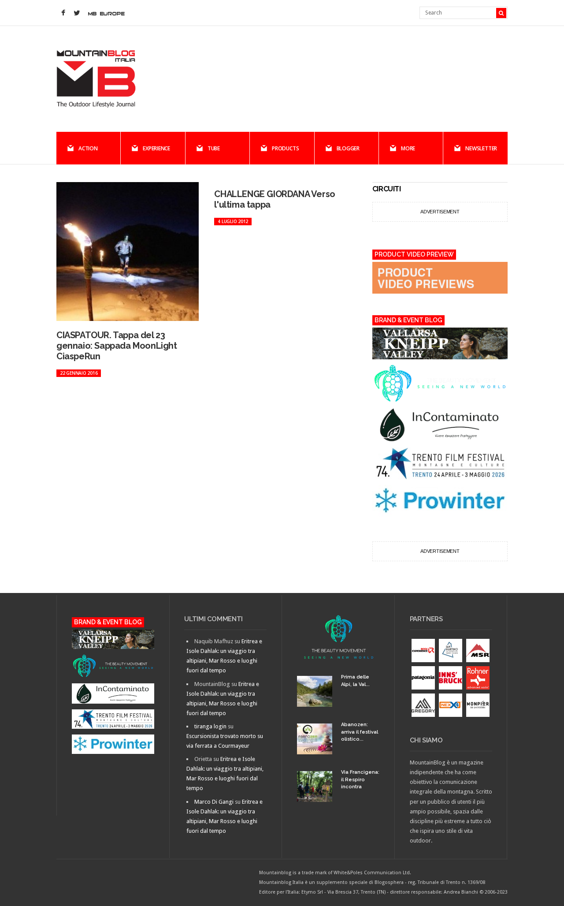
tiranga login (210, 726)
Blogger (348, 148)
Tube (214, 148)
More (408, 148)
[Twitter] (76, 13)
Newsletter (481, 148)
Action (88, 148)
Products (285, 148)
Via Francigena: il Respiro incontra (360, 779)
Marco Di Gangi (214, 801)
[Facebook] (63, 13)
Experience (156, 148)
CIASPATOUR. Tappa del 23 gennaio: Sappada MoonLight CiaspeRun (116, 346)
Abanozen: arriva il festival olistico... (359, 732)
